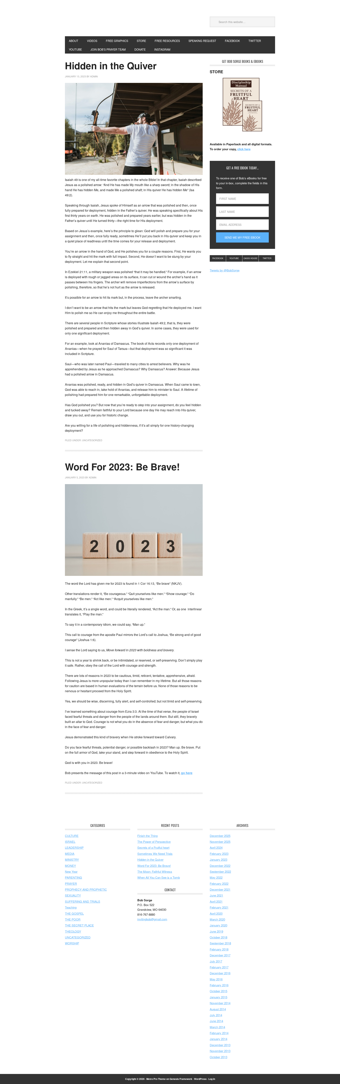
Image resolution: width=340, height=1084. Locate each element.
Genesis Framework (181, 1079)
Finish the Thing (147, 836)
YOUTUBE (75, 49)
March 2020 (217, 919)
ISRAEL (70, 841)
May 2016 (216, 979)
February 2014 (219, 1033)
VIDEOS (92, 41)
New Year (71, 871)
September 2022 (220, 871)
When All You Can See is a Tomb (158, 877)
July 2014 (216, 1015)
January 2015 (218, 997)
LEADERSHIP (74, 847)
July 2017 (216, 961)
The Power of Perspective (154, 841)
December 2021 (220, 889)
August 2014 (218, 1009)
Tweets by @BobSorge (224, 270)
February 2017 (219, 967)
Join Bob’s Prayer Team (108, 49)
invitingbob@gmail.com (152, 919)
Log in (211, 1079)
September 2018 (220, 943)
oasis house (251, 258)
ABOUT (73, 41)
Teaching (71, 907)
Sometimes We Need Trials (155, 853)
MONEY (70, 865)
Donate (140, 49)
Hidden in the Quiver (111, 65)
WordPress (200, 1079)
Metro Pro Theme (156, 1079)
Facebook (217, 258)
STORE (141, 41)
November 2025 (220, 841)
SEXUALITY (73, 895)
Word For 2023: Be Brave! (122, 466)
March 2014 (217, 1027)
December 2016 (220, 973)
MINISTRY (72, 859)
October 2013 (218, 1057)
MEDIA (69, 853)
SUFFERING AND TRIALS (82, 901)
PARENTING (73, 877)
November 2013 (220, 1051)
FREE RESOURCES (167, 41)
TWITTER (255, 41)
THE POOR (72, 919)
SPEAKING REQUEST (202, 41)
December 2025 (220, 836)
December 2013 (220, 1045)
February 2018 (219, 949)
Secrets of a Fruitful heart (153, 847)
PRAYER (71, 883)
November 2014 (220, 1003)
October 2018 (218, 937)
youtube (234, 258)
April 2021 (216, 901)
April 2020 (216, 913)
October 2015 (218, 991)
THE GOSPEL (74, 913)
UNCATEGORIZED (92, 440)
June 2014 (216, 1021)
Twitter (267, 258)
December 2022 (220, 865)
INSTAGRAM (162, 49)
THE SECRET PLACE (79, 925)
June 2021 (216, 895)
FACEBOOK (232, 41)
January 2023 (218, 859)
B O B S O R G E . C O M (91, 21)
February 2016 (219, 985)
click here (243, 149)
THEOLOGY (73, 931)
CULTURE (72, 836)
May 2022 (216, 877)
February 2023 (219, 853)
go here (186, 773)
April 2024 (216, 847)
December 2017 (220, 955)
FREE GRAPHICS (117, 41)
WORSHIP (72, 943)
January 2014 (218, 1039)
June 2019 (216, 931)
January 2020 (218, 925)
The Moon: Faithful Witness (154, 871)
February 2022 (219, 883)
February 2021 (219, 907)
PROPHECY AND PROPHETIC (86, 889)
